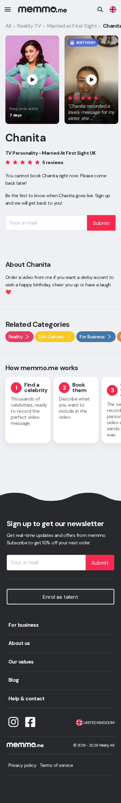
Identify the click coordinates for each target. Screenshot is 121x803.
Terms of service (56, 765)
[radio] (70, 97)
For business (23, 625)
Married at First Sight (72, 25)
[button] (91, 106)
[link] (113, 9)
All (8, 25)
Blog (13, 680)
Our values (20, 661)
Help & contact (26, 698)
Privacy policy (22, 765)
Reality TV (29, 25)
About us (19, 643)
